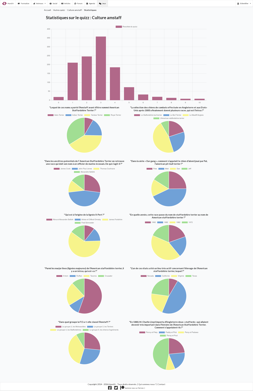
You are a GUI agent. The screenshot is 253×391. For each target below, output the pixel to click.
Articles (67, 3)
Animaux (39, 3)
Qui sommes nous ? (147, 384)
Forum (79, 3)
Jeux (104, 3)
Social (55, 3)
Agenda (92, 3)
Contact (161, 384)
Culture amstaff (74, 10)
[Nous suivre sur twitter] (116, 388)
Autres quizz (59, 10)
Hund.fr (11, 3)
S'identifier (244, 3)
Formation (25, 3)
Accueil (47, 10)
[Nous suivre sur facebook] (110, 388)
